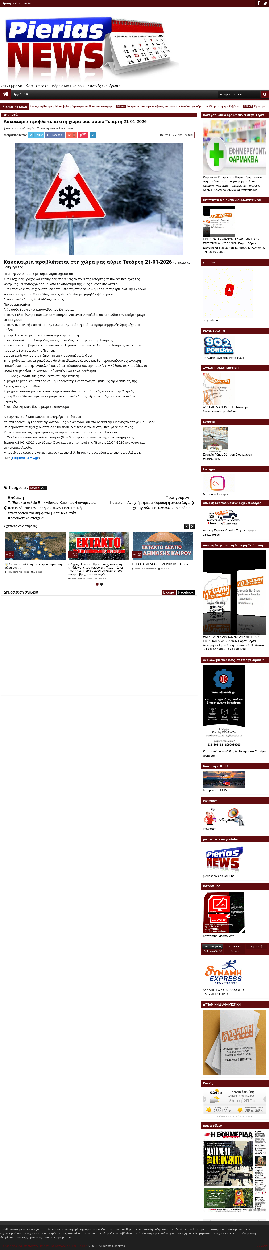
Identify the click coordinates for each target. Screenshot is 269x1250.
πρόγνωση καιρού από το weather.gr (234, 1116)
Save (85, 133)
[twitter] (265, 3)
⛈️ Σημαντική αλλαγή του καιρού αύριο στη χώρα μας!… (33, 565)
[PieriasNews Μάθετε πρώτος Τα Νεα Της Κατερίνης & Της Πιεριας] (5, 94)
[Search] (265, 94)
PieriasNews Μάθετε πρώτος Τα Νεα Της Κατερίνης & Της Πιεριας (43, 1245)
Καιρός (34, 487)
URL (190, 135)
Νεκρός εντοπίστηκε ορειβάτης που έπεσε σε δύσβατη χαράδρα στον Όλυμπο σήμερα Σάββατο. (167, 106)
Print (179, 135)
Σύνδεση (29, 3)
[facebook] (258, 3)
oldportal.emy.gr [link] (25, 458)
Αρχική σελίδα (11, 3)
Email (166, 135)
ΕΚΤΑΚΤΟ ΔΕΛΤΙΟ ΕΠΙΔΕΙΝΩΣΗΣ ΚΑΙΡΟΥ (160, 564)
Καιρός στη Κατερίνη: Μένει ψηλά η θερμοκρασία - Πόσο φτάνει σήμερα (55, 106)
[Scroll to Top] (262, 1243)
